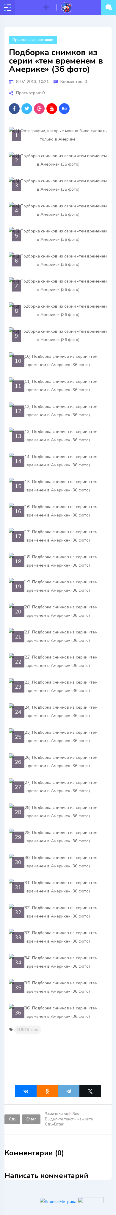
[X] (90, 1091)
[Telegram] (68, 1091)
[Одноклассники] (47, 1091)
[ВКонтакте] (26, 1091)
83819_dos (27, 1029)
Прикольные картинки (32, 40)
